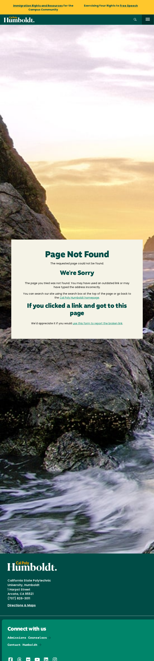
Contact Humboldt (23, 645)
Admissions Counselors (27, 637)
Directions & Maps (22, 605)
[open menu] (147, 20)
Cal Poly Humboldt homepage (79, 297)
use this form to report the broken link (97, 323)
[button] (135, 20)
